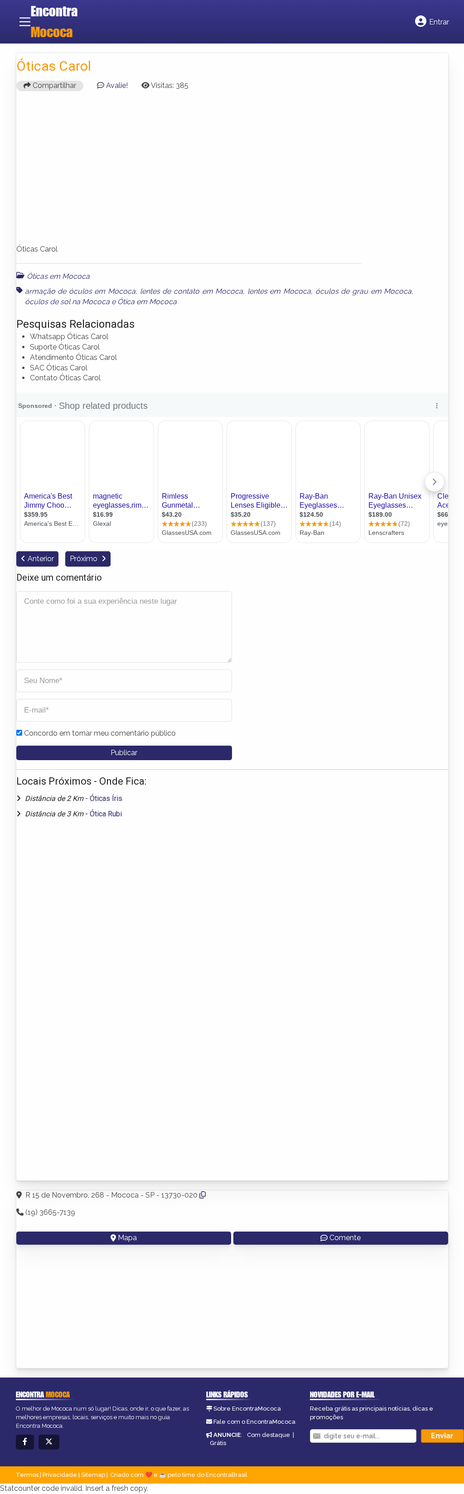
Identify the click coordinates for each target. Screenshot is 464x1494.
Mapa (127, 1237)
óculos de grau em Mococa (363, 291)
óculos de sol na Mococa (67, 301)
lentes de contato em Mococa (191, 291)
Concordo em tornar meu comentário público (100, 733)
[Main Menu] (25, 22)
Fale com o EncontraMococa (254, 1421)
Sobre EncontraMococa (247, 1408)
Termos (27, 1474)
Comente (345, 1237)
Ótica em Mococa (147, 301)
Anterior (41, 558)
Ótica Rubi (106, 814)
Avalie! (117, 85)
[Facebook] (25, 1442)
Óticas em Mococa (58, 276)
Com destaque (268, 1434)
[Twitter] (49, 1442)
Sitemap (93, 1474)
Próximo (84, 558)
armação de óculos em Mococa (80, 291)
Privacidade (60, 1474)
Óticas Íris (106, 798)
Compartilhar (53, 85)
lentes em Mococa (279, 291)
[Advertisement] (232, 171)
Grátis (218, 1443)
